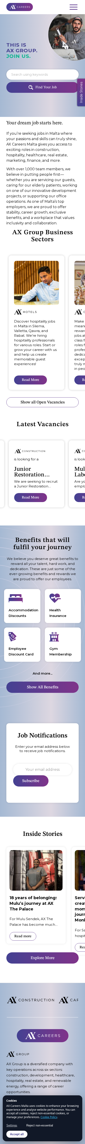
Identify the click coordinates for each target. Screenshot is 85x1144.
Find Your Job (46, 87)
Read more (23, 936)
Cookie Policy (49, 1117)
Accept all (17, 1134)
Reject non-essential (39, 1125)
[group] (36, 322)
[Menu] (71, 7)
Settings (11, 1125)
